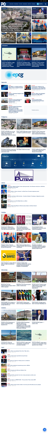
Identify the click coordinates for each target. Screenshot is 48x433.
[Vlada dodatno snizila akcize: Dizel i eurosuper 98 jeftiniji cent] (24, 295)
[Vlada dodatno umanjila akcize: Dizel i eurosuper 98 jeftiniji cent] (39, 295)
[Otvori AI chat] (44, 429)
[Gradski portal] (4, 4)
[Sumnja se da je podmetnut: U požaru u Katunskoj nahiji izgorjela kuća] (8, 315)
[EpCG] (24, 75)
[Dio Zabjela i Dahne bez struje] (24, 142)
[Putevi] (24, 175)
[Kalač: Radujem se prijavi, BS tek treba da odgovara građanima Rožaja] (8, 255)
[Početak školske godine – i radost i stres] (39, 315)
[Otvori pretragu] (45, 4)
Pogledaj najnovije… (35, 110)
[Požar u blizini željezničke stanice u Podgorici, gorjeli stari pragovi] (24, 124)
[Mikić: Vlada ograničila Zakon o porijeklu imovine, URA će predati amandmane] (24, 237)
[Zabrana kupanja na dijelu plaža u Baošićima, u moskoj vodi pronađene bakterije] (24, 335)
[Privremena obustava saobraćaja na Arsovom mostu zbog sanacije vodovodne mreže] (8, 142)
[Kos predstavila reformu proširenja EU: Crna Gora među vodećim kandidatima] (39, 219)
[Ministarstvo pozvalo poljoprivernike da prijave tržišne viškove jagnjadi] (8, 277)
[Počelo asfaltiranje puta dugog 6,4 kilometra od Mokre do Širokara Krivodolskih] (39, 142)
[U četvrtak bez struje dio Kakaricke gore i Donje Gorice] (8, 335)
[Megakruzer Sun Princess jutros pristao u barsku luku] (24, 277)
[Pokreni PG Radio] (38, 4)
